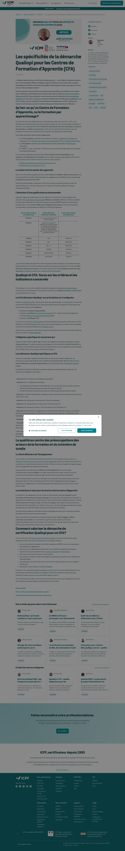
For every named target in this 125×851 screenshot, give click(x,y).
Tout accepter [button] (86, 430)
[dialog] (62, 425)
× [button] (98, 417)
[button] (38, 430)
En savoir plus (86, 425)
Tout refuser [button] (67, 430)
